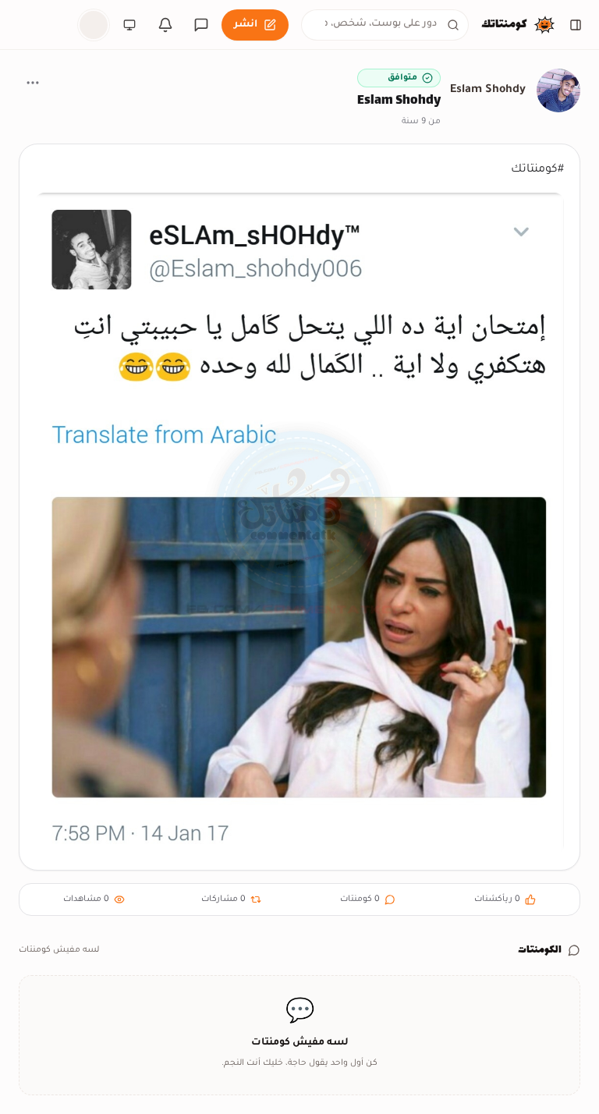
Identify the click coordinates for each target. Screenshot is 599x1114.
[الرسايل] (201, 25)
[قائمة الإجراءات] (33, 83)
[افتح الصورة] (299, 523)
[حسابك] (93, 25)
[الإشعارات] (165, 25)
